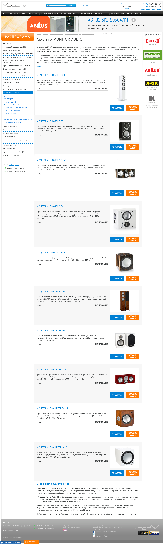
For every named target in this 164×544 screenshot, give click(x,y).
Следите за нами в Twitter (102, 534)
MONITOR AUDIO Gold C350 (51, 160)
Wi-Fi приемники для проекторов (14, 89)
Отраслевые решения (85, 14)
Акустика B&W (11, 113)
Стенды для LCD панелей (11, 79)
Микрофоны (7, 130)
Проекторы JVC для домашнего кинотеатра (18, 54)
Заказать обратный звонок (150, 9)
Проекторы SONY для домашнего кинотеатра (14, 61)
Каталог (45, 34)
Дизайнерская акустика (12, 117)
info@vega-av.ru (14, 165)
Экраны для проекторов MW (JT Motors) (16, 66)
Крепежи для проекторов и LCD (14, 76)
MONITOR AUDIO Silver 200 (51, 291)
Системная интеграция (68, 14)
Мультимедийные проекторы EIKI (14, 47)
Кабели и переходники (11, 83)
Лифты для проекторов (11, 86)
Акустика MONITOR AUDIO (15, 105)
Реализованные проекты (49, 14)
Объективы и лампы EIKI (11, 50)
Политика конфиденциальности (13, 538)
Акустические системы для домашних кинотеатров (17, 98)
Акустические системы (11, 93)
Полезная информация (30, 14)
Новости (17, 14)
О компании (7, 14)
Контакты (137, 14)
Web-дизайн (66, 526)
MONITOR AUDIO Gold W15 (51, 252)
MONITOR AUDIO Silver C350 (52, 369)
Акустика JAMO (11, 102)
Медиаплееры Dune (9, 149)
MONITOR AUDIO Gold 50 (50, 121)
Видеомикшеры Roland (11, 155)
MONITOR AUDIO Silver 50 (51, 330)
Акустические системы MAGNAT (17, 108)
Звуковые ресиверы (10, 127)
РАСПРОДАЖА (17, 37)
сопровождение (67, 528)
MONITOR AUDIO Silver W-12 (52, 447)
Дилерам (129, 14)
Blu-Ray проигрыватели (11, 133)
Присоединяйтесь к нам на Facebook (106, 532)
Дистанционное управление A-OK (14, 69)
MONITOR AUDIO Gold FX (50, 206)
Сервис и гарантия (101, 14)
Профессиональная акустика (14, 123)
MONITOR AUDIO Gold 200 (51, 75)
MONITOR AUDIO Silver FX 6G (52, 408)
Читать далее (42, 66)
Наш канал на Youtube (101, 536)
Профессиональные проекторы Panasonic (17, 57)
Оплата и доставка (117, 14)
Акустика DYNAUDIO (13, 110)
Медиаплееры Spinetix (10, 145)
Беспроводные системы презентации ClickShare (15, 141)
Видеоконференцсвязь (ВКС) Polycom (16, 152)
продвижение (76, 528)
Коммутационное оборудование (14, 73)
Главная (39, 34)
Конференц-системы (10, 137)
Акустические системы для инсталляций (18, 120)
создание (72, 526)
